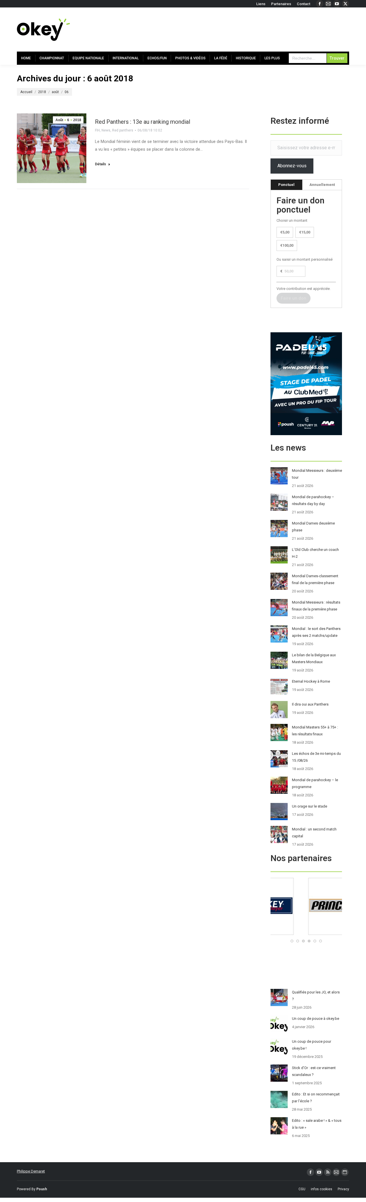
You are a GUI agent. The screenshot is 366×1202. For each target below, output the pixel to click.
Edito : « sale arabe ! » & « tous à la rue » (316, 1124)
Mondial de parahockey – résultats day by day (313, 500)
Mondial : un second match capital (314, 832)
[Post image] (279, 475)
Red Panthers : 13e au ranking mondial (142, 121)
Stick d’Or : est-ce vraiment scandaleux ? (314, 1071)
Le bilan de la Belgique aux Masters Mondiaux (314, 658)
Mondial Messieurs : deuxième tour (317, 474)
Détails (100, 164)
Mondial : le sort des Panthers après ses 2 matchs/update (316, 632)
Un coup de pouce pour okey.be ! (311, 1044)
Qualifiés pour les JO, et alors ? (316, 995)
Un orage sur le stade (309, 806)
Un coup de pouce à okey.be (315, 1018)
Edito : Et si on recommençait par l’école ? (316, 1097)
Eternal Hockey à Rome (311, 681)
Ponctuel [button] (286, 184)
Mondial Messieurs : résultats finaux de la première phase (316, 605)
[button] (292, 941)
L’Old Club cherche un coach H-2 (315, 553)
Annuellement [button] (322, 184)
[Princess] (306, 934)
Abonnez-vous (292, 165)
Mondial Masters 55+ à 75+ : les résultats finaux (315, 730)
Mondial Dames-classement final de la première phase (315, 579)
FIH (97, 130)
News (106, 130)
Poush (41, 1189)
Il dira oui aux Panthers (310, 704)
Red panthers (122, 130)
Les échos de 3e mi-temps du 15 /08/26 (316, 757)
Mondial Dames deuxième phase (313, 526)
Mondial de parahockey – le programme (315, 783)
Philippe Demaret (31, 1171)
